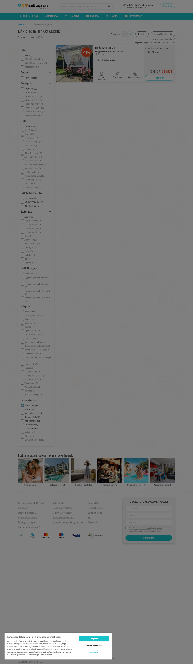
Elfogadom (94, 639)
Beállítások (94, 652)
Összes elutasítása (94, 646)
